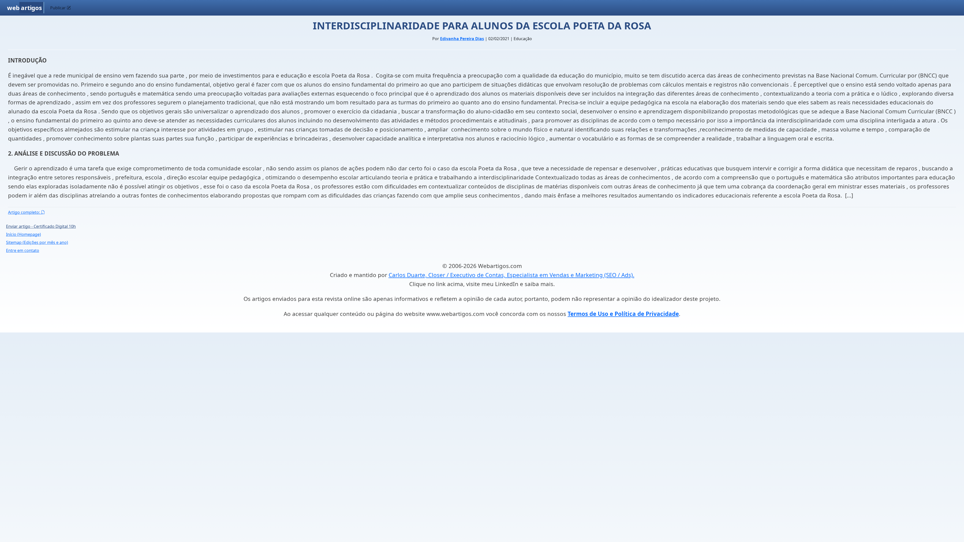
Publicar (58, 8)
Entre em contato (22, 250)
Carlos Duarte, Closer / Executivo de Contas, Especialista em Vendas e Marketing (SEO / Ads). (511, 275)
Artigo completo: (24, 212)
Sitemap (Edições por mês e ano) (37, 242)
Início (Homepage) (23, 234)
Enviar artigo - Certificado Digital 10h (41, 226)
